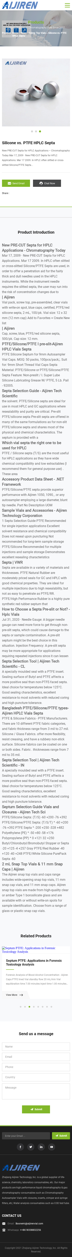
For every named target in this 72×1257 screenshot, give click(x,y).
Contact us (11, 1216)
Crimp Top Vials (37, 33)
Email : (25, 1223)
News (24, 33)
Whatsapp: (24, 1230)
